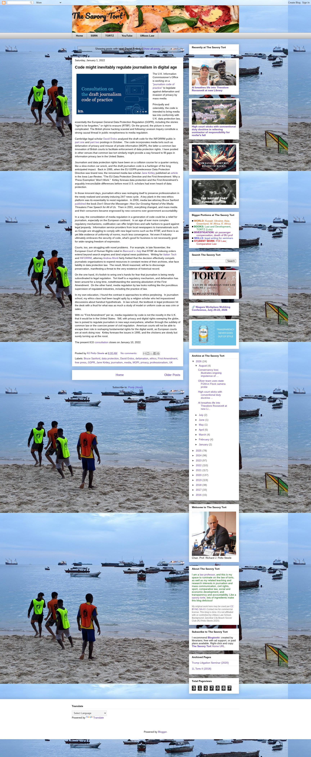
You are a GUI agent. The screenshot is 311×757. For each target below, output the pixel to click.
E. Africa (226, 223)
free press (80, 362)
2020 (199, 475)
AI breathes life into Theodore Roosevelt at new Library (210, 89)
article (174, 172)
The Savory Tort (97, 15)
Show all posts (151, 48)
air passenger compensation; (212, 234)
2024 (199, 455)
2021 (199, 470)
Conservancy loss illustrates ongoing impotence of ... (210, 372)
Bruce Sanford (92, 358)
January (204, 444)
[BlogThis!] (148, 353)
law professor (207, 574)
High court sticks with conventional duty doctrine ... (210, 394)
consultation (101, 342)
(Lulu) (209, 229)
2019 (199, 480)
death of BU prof (223, 235)
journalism (117, 362)
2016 (199, 494)
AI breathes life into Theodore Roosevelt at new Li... (212, 405)
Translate (98, 717)
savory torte (198, 597)
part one (79, 142)
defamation (142, 358)
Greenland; (203, 223)
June (202, 419)
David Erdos (110, 138)
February (204, 439)
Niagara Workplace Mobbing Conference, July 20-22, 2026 (211, 308)
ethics (153, 358)
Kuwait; (209, 220)
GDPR (91, 362)
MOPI (136, 362)
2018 (199, 484)
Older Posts (172, 375)
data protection (110, 358)
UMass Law (147, 35)
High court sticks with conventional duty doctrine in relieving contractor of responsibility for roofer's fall (214, 131)
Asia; (227, 220)
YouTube (127, 35)
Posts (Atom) (135, 387)
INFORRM (86, 258)
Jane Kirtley (148, 172)
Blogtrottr (214, 637)
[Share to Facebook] (155, 353)
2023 (199, 460)
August (203, 365)
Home (79, 35)
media (127, 362)
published (80, 203)
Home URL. (208, 646)
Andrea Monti (110, 258)
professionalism (159, 362)
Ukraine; (219, 220)
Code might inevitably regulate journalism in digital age (126, 67)
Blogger (162, 731)
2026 (199, 361)
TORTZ (109, 35)
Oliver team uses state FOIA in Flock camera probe (212, 383)
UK (171, 362)
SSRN (94, 35)
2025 (199, 450)
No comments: (129, 353)
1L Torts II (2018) (201, 668)
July (201, 414)
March (203, 434)
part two (94, 142)
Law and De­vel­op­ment (217, 226)
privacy (144, 362)
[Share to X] (151, 353)
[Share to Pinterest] (158, 353)
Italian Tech (169, 254)
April (202, 429)
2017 (199, 489)
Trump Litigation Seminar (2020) (210, 662)
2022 (199, 465)
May (201, 424)
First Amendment (167, 358)
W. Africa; (215, 223)
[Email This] (144, 353)
